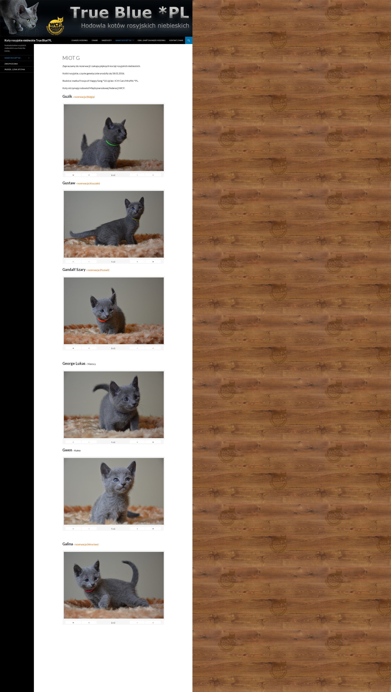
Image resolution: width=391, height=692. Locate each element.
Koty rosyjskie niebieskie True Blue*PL (28, 40)
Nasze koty (107, 40)
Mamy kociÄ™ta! (124, 40)
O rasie (95, 40)
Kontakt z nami (176, 40)
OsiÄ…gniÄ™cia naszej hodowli (151, 40)
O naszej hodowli (79, 40)
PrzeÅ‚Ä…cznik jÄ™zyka (15, 69)
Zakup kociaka (11, 64)
